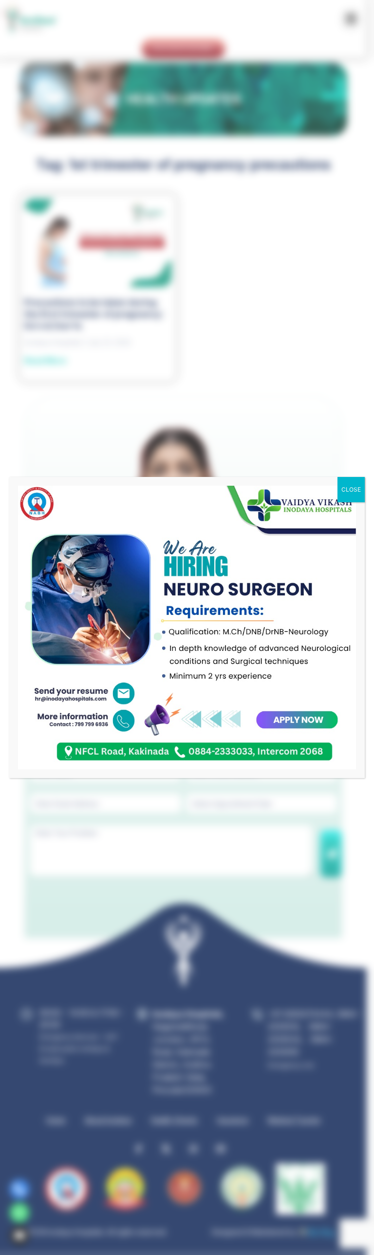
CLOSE (351, 489)
